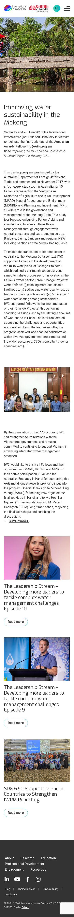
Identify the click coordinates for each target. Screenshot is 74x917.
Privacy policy (50, 889)
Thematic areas (26, 889)
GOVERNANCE (19, 521)
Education (48, 858)
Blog (7, 889)
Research (27, 858)
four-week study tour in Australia (30, 186)
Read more (16, 622)
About (9, 858)
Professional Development (24, 864)
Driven (25, 907)
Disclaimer (11, 894)
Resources (38, 869)
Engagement (14, 869)
